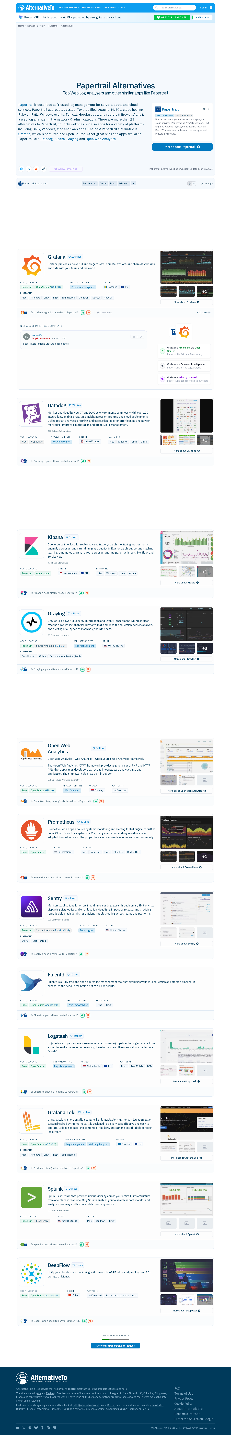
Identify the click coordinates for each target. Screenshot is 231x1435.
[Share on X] (29, 169)
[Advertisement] (115, 52)
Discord (111, 1405)
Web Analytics (72, 790)
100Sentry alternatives (58, 919)
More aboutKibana (185, 582)
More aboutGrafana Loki (185, 1157)
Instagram (41, 1408)
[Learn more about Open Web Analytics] (31, 754)
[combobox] (174, 7)
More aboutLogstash (185, 1081)
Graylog (72, 139)
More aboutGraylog (185, 659)
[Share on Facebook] (21, 169)
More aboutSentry (185, 943)
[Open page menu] (211, 7)
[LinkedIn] (54, 1428)
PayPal (145, 1408)
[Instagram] (48, 1428)
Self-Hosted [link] (89, 183)
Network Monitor (62, 441)
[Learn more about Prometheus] (31, 830)
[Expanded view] (190, 184)
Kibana (60, 139)
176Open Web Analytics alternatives (65, 780)
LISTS (122, 8)
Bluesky (20, 1408)
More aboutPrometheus (185, 867)
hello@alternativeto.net (86, 1405)
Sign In (203, 7)
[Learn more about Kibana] (31, 545)
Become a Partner (187, 1414)
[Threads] (42, 1428)
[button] (75, 256)
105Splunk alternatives (59, 1210)
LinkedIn (55, 1408)
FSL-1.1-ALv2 (62, 930)
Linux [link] (113, 183)
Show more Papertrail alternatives (115, 1345)
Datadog (46, 139)
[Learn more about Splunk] (31, 1197)
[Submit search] (156, 7)
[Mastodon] (30, 1428)
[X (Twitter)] (24, 1428)
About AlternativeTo (188, 1409)
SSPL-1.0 (59, 645)
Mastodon (157, 1405)
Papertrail (25, 104)
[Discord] (17, 1428)
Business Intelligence (83, 287)
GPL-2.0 (49, 790)
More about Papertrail (180, 147)
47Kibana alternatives (58, 562)
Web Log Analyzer (164, 115)
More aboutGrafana (185, 302)
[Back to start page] (37, 8)
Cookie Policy (183, 1404)
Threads (30, 1408)
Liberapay (133, 1408)
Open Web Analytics (101, 139)
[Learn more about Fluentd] (31, 983)
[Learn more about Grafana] (31, 265)
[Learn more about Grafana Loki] (31, 1121)
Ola (39, 1393)
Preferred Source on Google (193, 1419)
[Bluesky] (36, 1428)
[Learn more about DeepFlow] (31, 1273)
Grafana (24, 134)
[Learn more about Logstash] (31, 1044)
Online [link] (103, 183)
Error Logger (87, 930)
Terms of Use (183, 1393)
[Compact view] (194, 184)
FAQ (177, 1388)
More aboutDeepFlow (185, 1310)
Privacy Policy (183, 1399)
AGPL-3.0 (56, 287)
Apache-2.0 (51, 1005)
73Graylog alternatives (58, 635)
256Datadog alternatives (59, 431)
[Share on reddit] (36, 169)
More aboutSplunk (185, 1234)
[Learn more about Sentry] (31, 906)
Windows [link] (124, 183)
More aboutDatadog (185, 450)
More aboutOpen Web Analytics (184, 790)
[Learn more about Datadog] (31, 414)
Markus (50, 1393)
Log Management (84, 645)
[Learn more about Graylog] (31, 622)
